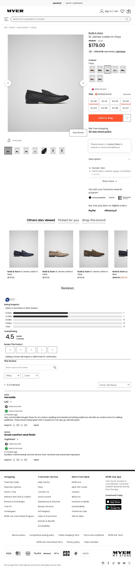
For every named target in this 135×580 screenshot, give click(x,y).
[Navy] (123, 69)
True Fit (7, 506)
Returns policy (18, 535)
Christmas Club (79, 511)
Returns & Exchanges (14, 501)
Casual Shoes (22, 27)
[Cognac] (92, 78)
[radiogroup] (110, 104)
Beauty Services (45, 506)
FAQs (40, 487)
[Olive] (100, 69)
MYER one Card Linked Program (19, 516)
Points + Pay (10, 492)
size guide (127, 94)
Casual (33, 27)
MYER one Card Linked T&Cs (50, 542)
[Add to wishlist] (127, 118)
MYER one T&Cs (115, 535)
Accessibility (44, 526)
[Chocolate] (100, 78)
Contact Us (43, 492)
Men (6, 27)
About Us (76, 496)
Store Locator (44, 496)
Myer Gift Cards (79, 487)
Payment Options (12, 487)
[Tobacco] (92, 69)
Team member (91, 542)
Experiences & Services (49, 501)
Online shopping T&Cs (69, 535)
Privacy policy (73, 542)
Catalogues (9, 511)
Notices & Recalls (46, 521)
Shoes (12, 27)
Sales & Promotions (47, 516)
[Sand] (115, 69)
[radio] (94, 101)
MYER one (76, 482)
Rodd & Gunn (96, 33)
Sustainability (78, 506)
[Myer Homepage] (15, 12)
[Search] (127, 19)
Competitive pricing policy (42, 535)
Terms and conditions (93, 535)
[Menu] (6, 19)
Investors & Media (80, 501)
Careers (75, 492)
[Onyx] (107, 69)
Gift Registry (44, 511)
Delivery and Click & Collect (17, 496)
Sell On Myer (78, 516)
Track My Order (11, 482)
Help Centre (44, 482)
